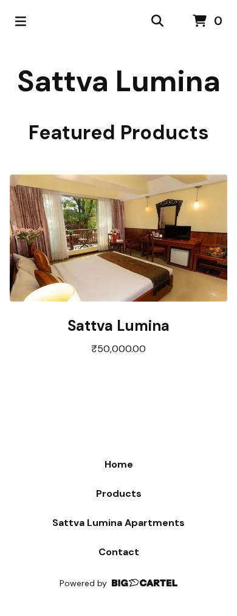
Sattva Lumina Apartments (118, 522)
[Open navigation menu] (21, 21)
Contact (118, 551)
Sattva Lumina (119, 81)
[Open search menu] (157, 21)
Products (119, 493)
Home (119, 464)
